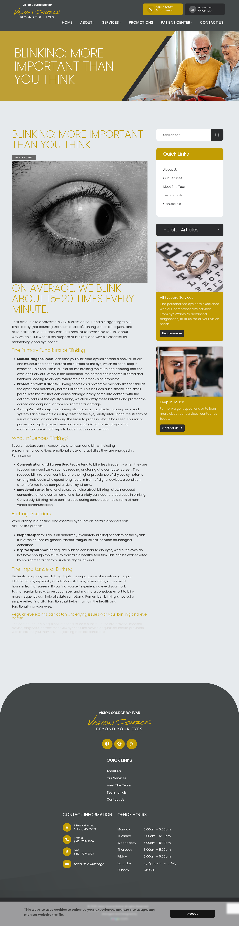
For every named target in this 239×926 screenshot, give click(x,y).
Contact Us (211, 22)
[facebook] (107, 744)
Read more (170, 333)
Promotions (141, 22)
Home (67, 22)
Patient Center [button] (175, 22)
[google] (119, 744)
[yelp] (131, 744)
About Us (170, 169)
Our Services (172, 178)
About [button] (86, 22)
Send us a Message (89, 864)
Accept (192, 914)
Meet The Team (175, 186)
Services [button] (110, 22)
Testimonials (172, 195)
